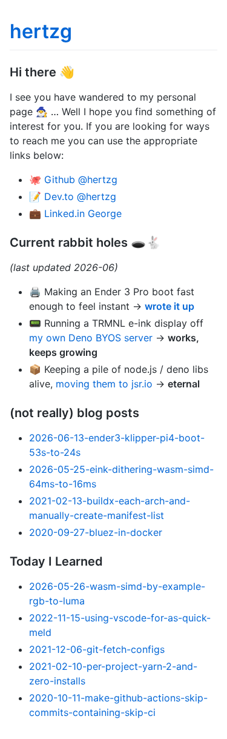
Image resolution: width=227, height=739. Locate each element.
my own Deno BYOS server (91, 338)
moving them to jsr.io (104, 384)
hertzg (41, 31)
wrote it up (169, 306)
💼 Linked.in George (75, 213)
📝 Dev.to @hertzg (72, 196)
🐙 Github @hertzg (73, 179)
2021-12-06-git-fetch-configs (97, 649)
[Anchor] (80, 71)
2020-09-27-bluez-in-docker (95, 532)
